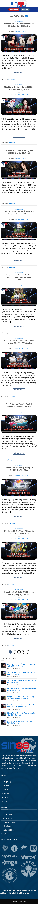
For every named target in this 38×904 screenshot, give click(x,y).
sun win (19, 890)
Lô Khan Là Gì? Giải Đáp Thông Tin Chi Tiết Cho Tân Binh (19, 469)
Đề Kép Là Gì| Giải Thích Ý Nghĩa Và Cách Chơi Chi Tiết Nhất (19, 532)
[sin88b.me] (19, 3)
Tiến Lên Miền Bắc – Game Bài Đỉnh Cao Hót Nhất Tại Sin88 (19, 88)
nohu (34, 890)
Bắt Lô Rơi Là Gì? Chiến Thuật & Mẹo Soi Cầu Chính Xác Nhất (19, 405)
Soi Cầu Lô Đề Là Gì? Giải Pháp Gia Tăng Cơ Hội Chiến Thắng (19, 212)
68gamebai (27, 890)
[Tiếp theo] (27, 652)
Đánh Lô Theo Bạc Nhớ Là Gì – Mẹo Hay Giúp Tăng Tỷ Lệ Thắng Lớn (19, 342)
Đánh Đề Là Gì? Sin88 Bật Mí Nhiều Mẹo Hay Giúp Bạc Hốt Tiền (19, 593)
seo (26, 16)
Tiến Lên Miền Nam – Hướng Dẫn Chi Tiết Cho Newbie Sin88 (19, 151)
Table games (19, 21)
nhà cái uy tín (24, 893)
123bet (3, 890)
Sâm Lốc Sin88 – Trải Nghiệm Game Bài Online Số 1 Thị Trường (19, 24)
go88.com (3, 893)
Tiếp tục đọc (19, 72)
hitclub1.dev (11, 890)
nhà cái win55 (13, 893)
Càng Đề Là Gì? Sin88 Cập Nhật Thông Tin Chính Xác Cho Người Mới (19, 277)
